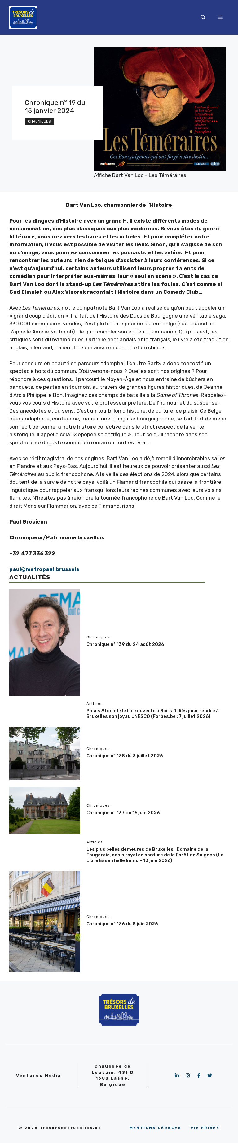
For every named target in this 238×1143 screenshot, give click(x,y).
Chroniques (39, 121)
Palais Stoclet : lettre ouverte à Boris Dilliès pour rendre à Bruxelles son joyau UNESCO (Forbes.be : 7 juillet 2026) (152, 713)
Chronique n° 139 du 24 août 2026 (125, 644)
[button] (203, 17)
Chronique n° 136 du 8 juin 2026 (122, 924)
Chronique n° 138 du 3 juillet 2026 (124, 756)
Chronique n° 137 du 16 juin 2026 (123, 812)
